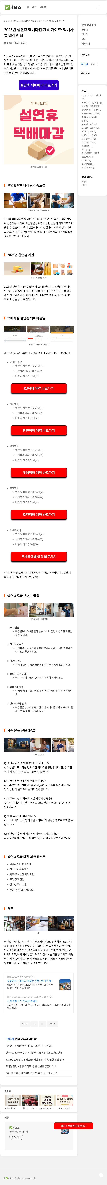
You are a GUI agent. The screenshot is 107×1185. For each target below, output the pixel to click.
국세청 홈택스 (87, 153)
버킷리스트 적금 (88, 167)
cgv (92, 146)
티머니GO (86, 102)
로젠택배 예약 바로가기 (39, 514)
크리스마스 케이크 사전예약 (91, 97)
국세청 (92, 142)
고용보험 (85, 127)
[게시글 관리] (42, 1024)
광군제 (94, 117)
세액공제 (85, 106)
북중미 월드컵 (96, 102)
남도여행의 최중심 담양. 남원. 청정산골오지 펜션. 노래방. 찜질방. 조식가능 (30, 986)
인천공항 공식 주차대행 (90, 113)
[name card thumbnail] (65, 1130)
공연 (84, 38)
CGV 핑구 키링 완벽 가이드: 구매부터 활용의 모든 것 (32, 1073)
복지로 (92, 131)
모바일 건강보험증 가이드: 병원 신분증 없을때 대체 (31, 1066)
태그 (34, 7)
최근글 (84, 64)
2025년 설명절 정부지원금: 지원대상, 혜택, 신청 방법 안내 (35, 1059)
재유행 (96, 153)
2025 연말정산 (87, 156)
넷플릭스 (85, 135)
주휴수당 (97, 109)
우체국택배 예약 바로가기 (38, 556)
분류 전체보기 (89, 25)
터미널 (85, 34)
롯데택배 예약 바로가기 (39, 472)
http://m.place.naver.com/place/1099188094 (27, 997)
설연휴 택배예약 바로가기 (38, 85)
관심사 (10, 1039)
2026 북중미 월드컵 (89, 124)
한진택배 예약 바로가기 (39, 430)
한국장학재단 (95, 106)
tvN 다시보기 (87, 109)
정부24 (84, 120)
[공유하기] (34, 1024)
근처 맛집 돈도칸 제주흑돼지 (22, 1001)
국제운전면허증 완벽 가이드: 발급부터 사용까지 (29, 1046)
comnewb (31, 1178)
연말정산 (85, 131)
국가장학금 (86, 149)
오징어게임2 (95, 127)
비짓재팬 (85, 142)
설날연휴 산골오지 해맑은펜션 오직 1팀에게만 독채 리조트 (30, 981)
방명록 (43, 7)
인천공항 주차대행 (89, 138)
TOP (101, 1175)
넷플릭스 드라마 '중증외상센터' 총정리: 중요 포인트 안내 (34, 1052)
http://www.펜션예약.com (18, 977)
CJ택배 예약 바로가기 (39, 388)
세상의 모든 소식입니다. (19, 1131)
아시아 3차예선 (87, 164)
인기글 (94, 64)
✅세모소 (13, 7)
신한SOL (93, 135)
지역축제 (86, 43)
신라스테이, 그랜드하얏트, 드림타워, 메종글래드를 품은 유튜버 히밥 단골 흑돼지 (39, 1006)
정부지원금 (86, 117)
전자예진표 (86, 160)
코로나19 (85, 146)
